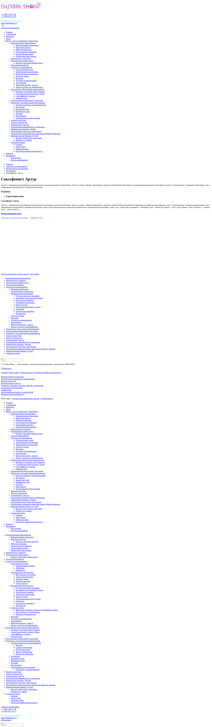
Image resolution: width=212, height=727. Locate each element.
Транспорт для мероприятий (28, 670)
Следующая (34, 274)
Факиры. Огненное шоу (26, 614)
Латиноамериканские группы (28, 307)
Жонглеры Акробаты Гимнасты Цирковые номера (37, 610)
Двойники (20, 568)
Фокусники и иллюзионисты (28, 612)
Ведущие (19, 78)
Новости (9, 153)
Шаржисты (20, 570)
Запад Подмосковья (24, 652)
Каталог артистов (8, 381)
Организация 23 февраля (26, 52)
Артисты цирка (22, 76)
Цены (8, 39)
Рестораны (20, 107)
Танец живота (21, 583)
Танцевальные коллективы (27, 72)
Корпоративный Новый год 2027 (25, 136)
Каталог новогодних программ (29, 138)
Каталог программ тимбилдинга (29, 63)
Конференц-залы (23, 111)
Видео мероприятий (19, 160)
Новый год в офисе (24, 140)
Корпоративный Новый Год (12, 394)
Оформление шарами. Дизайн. (23, 129)
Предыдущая (6, 274)
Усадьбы (19, 114)
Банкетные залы (22, 109)
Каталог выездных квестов (27, 541)
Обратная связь (22, 149)
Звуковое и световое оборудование (30, 92)
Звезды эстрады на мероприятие (29, 87)
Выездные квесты (23, 47)
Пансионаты (21, 116)
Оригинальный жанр (24, 70)
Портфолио (10, 156)
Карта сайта (21, 147)
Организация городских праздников (26, 131)
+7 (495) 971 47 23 (8, 17)
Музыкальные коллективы (27, 74)
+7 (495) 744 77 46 (8, 14)
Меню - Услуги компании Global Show (22, 41)
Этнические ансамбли (25, 311)
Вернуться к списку (20, 274)
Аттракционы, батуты (20, 125)
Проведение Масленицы (26, 56)
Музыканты (21, 314)
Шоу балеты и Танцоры (26, 575)
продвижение (47, 399)
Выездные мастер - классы (27, 85)
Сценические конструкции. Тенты (30, 94)
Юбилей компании (24, 50)
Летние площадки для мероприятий (31, 105)
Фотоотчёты (16, 158)
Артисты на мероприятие (21, 67)
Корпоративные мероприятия (23, 43)
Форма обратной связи (11, 214)
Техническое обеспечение (12, 388)
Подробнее (5, 191)
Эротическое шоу (23, 581)
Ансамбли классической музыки (29, 298)
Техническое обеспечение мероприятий (27, 89)
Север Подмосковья (24, 647)
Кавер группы (22, 305)
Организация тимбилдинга (22, 61)
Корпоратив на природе (21, 59)
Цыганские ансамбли (25, 300)
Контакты (10, 36)
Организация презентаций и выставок (27, 100)
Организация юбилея (20, 65)
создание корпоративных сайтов (25, 399)
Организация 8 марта (24, 54)
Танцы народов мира (24, 577)
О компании (11, 34)
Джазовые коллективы (25, 303)
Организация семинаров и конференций (18, 379)
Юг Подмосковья (23, 650)
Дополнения (21, 83)
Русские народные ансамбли (28, 296)
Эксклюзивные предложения (28, 118)
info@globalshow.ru (9, 23)
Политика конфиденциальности (29, 151)
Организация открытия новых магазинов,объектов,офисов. (36, 134)
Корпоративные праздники (27, 45)
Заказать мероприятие (10, 28)
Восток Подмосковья (24, 654)
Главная (9, 32)
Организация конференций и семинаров (28, 127)
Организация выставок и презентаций (17, 392)
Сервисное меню (18, 142)
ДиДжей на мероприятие (26, 81)
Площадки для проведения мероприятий (28, 103)
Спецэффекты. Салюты (25, 96)
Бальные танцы (22, 579)
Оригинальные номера (25, 566)
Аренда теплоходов (19, 123)
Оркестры (20, 309)
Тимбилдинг (6, 390)
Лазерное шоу (21, 98)
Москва (19, 645)
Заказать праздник (18, 120)
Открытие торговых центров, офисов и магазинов (22, 386)
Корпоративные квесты (11, 383)
